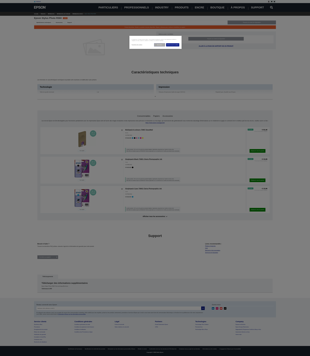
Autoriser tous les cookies (172, 44)
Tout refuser (159, 44)
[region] (155, 42)
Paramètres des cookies (137, 44)
